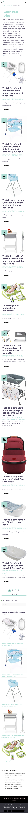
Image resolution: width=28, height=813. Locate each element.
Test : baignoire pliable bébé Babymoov (10, 308)
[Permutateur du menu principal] (25, 2)
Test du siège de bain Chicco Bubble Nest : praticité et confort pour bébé (13, 204)
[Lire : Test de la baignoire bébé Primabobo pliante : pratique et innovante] (14, 73)
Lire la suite (6, 109)
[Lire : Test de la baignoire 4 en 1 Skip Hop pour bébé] (14, 508)
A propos (14, 802)
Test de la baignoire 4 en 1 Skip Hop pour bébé (13, 522)
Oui (5, 811)
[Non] (26, 808)
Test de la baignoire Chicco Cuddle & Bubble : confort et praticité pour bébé (12, 148)
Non (9, 811)
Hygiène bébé (13, 98)
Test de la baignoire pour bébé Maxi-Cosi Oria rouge (13, 479)
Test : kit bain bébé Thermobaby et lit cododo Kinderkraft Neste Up (12, 349)
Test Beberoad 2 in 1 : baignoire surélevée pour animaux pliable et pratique (13, 260)
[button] (12, 55)
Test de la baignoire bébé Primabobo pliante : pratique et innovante (12, 92)
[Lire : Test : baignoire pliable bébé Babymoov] (14, 292)
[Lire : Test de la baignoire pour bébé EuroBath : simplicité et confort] (14, 553)
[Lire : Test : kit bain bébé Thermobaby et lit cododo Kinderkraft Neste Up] (14, 336)
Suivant (14, 594)
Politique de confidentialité (18, 811)
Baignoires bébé (6, 98)
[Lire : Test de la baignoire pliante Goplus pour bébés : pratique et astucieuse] (14, 389)
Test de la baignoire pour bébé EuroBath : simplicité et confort (13, 566)
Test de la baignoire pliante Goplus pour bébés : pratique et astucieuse (12, 412)
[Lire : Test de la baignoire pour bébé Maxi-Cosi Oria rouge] (14, 455)
